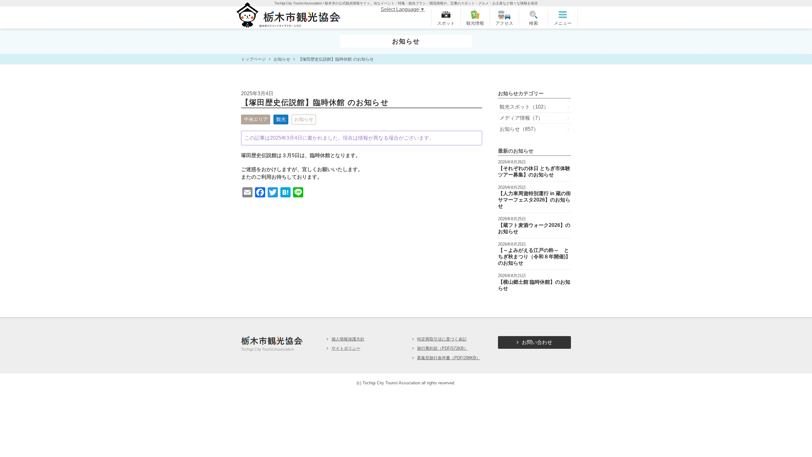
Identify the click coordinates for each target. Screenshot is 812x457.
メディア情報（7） (521, 118)
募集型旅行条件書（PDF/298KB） (448, 357)
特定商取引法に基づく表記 (442, 339)
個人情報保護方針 (347, 339)
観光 (281, 119)
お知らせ (303, 119)
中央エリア (256, 119)
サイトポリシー (345, 348)
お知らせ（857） (519, 129)
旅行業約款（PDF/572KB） (442, 348)
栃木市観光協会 (288, 17)
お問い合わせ (537, 342)
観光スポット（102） (524, 106)
